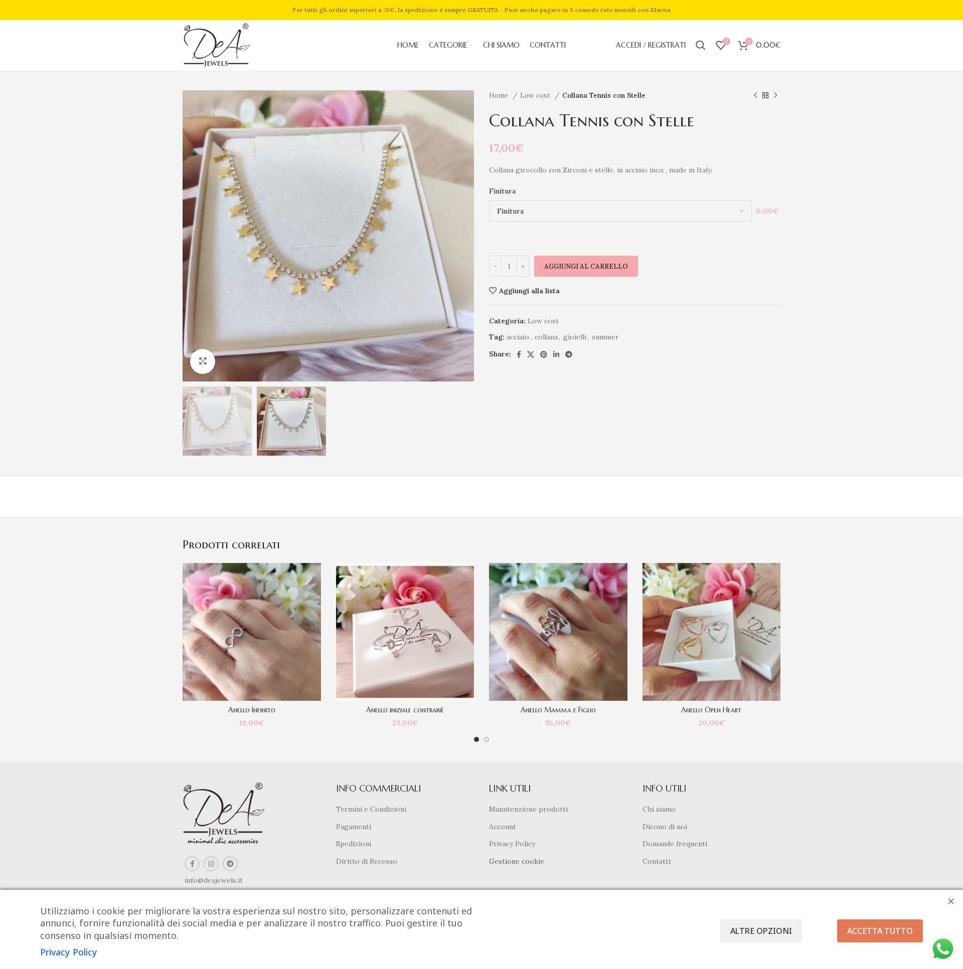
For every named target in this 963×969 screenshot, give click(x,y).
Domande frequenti (675, 843)
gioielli (574, 336)
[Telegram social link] (568, 354)
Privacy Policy (512, 843)
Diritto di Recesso (366, 861)
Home (499, 95)
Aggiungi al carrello (586, 266)
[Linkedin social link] (556, 354)
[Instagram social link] (211, 863)
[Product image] (252, 632)
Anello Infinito (251, 709)
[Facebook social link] (519, 354)
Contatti (657, 861)
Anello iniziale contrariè (405, 709)
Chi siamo (659, 809)
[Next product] (775, 96)
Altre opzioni (761, 930)
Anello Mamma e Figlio (558, 709)
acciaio (518, 336)
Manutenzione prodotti (528, 809)
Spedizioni (353, 843)
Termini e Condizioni (371, 809)
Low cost (536, 95)
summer (605, 336)
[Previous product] (755, 96)
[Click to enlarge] (202, 361)
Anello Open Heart (711, 709)
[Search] (701, 45)
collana (546, 336)
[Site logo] (217, 44)
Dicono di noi (665, 826)
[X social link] (530, 354)
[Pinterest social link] (543, 354)
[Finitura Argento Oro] (620, 211)
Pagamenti (353, 826)
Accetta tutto (880, 930)
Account (502, 826)
